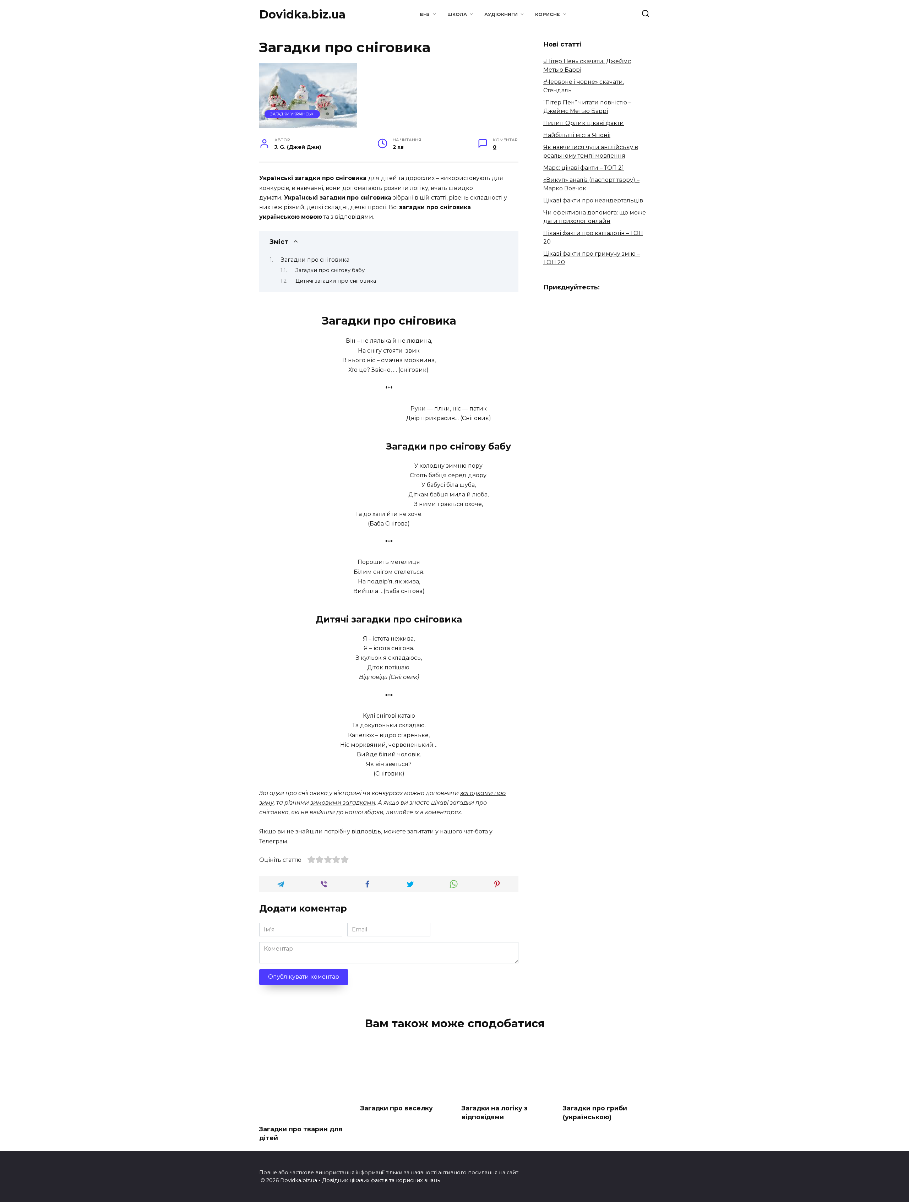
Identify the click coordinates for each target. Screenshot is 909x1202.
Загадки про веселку (396, 1108)
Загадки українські (292, 114)
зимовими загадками (342, 802)
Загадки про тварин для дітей (300, 1133)
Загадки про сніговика (315, 259)
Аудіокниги (501, 14)
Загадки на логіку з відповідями (495, 1112)
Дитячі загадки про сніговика (335, 281)
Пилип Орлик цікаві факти (583, 123)
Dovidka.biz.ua (302, 14)
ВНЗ (425, 14)
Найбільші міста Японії (576, 135)
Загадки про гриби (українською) (595, 1112)
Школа (457, 14)
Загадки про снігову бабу (330, 270)
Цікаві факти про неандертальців (593, 200)
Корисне (547, 14)
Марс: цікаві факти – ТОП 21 (583, 167)
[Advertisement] (319, 453)
